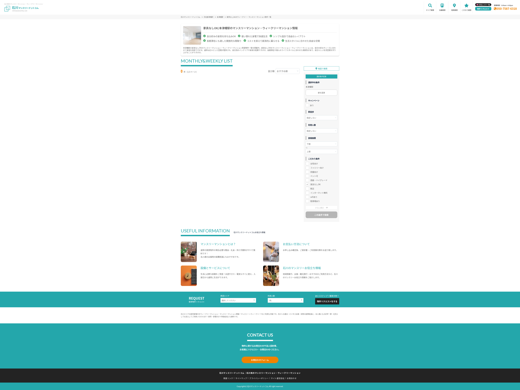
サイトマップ (241, 378)
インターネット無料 (318, 192)
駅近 (312, 188)
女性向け (314, 163)
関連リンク (228, 378)
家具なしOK (315, 184)
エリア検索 (430, 10)
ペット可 (314, 176)
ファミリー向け (317, 167)
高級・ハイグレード (318, 180)
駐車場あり (315, 201)
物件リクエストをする (327, 301)
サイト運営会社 (278, 378)
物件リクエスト (483, 8)
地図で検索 (322, 68)
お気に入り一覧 (484, 5)
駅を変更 (321, 92)
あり (312, 105)
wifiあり (313, 197)
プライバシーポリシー (259, 378)
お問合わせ (292, 378)
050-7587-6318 (507, 8)
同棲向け (314, 172)
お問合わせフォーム (260, 360)
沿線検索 (442, 10)
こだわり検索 (466, 10)
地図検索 (454, 10)
